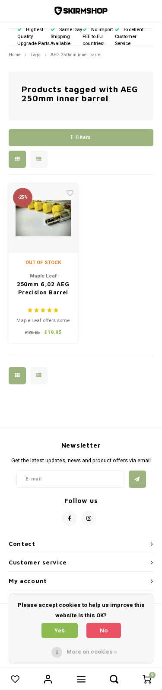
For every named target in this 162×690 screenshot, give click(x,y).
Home (14, 55)
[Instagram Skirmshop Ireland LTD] (88, 518)
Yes (59, 630)
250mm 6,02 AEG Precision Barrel (43, 288)
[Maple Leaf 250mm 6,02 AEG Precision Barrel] (43, 218)
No (104, 630)
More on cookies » (92, 652)
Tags (35, 55)
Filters (83, 137)
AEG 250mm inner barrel (76, 55)
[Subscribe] (137, 479)
